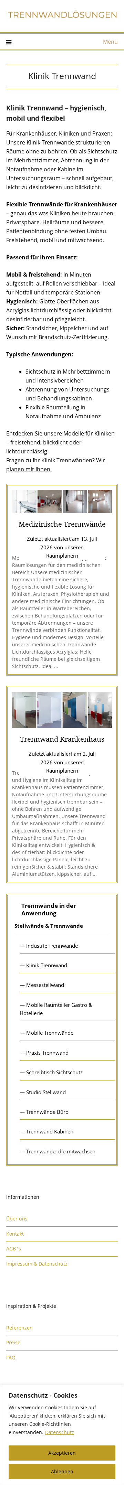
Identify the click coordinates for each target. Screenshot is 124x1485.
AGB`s (13, 1248)
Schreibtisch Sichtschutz (54, 1072)
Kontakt (15, 1233)
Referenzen (19, 1327)
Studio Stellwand (46, 1092)
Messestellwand (45, 984)
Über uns (17, 1218)
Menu (110, 41)
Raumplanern (62, 555)
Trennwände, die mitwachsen (60, 1151)
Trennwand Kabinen (49, 1131)
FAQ (11, 1357)
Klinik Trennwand (46, 965)
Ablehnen (62, 1471)
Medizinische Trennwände (62, 524)
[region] (62, 1435)
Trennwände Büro (47, 1111)
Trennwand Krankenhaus (62, 739)
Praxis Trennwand (47, 1052)
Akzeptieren (62, 1453)
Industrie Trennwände (52, 945)
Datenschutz (59, 1432)
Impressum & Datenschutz (37, 1263)
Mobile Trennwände (49, 1032)
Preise (13, 1342)
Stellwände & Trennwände (48, 925)
